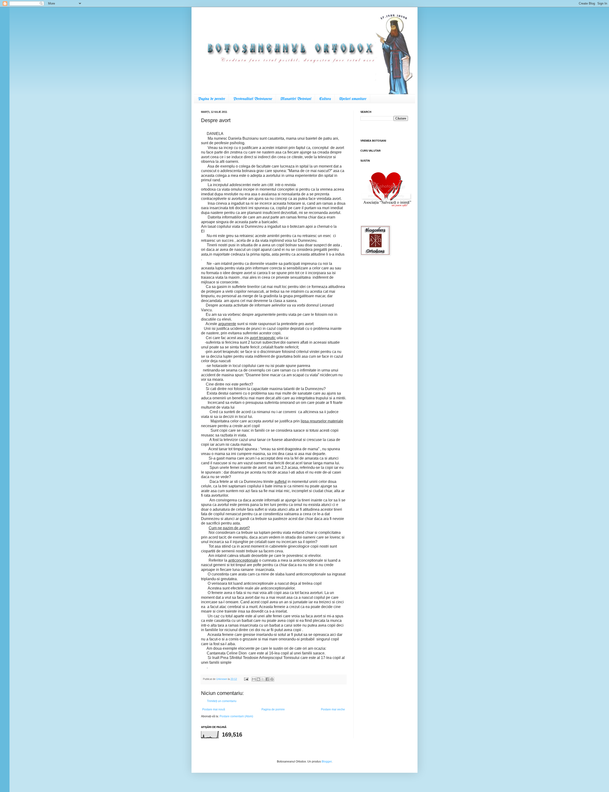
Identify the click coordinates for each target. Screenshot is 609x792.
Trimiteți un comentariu (221, 701)
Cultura (325, 99)
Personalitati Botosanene (252, 99)
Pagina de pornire (211, 99)
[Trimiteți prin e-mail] (253, 679)
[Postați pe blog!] (258, 679)
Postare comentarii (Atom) (236, 716)
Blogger (327, 761)
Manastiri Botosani (295, 99)
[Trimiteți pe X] (262, 679)
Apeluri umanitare (352, 99)
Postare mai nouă (213, 709)
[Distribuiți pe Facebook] (267, 679)
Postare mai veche (333, 709)
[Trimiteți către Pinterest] (272, 679)
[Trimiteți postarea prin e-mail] (246, 679)
